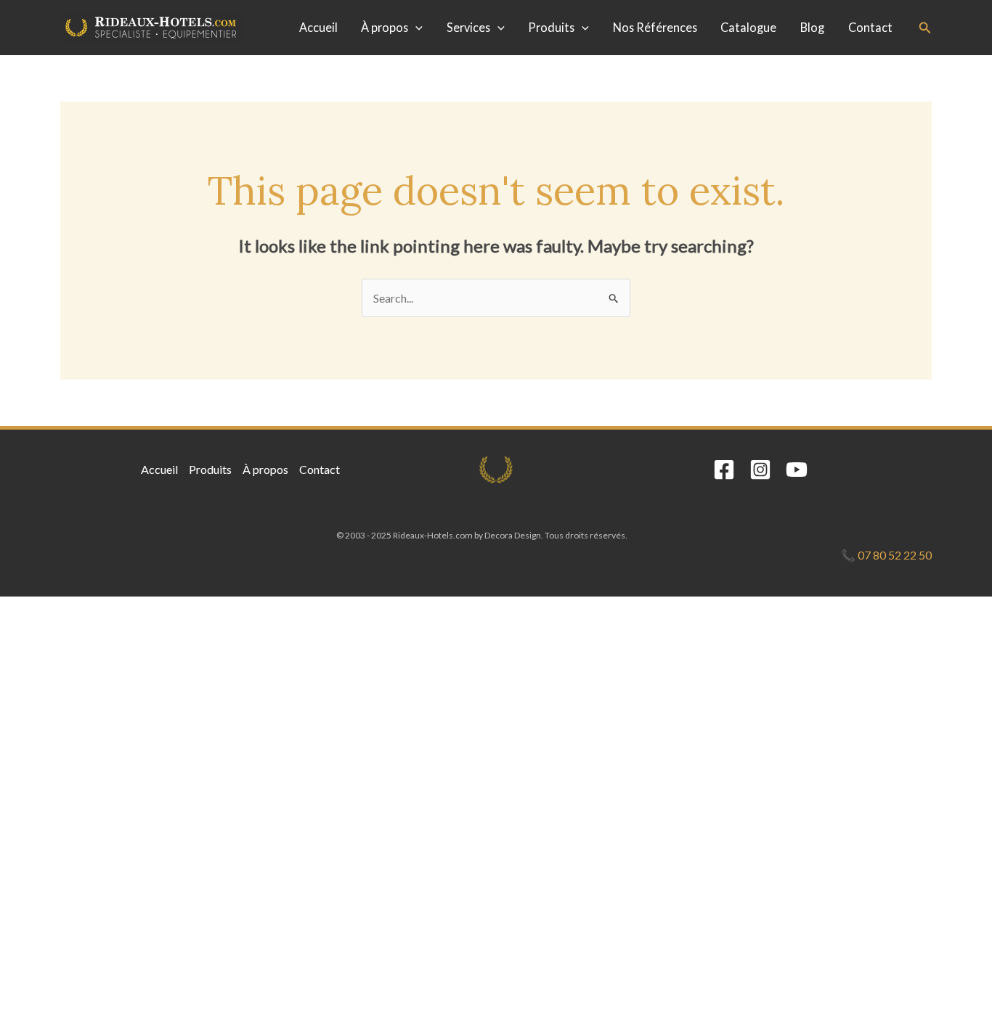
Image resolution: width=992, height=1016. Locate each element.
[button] (925, 28)
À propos (384, 27)
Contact (870, 27)
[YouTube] (797, 469)
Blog (812, 27)
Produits (551, 27)
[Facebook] (724, 469)
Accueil (318, 27)
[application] (415, 27)
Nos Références (655, 27)
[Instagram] (760, 469)
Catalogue (748, 27)
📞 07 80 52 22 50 (886, 555)
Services (468, 27)
